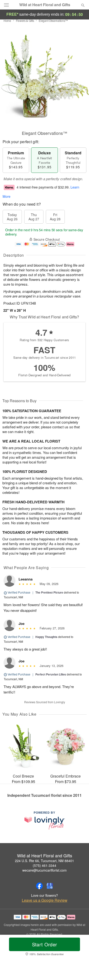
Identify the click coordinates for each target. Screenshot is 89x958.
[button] (79, 947)
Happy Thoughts (46, 637)
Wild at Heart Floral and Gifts (44, 5)
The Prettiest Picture (49, 592)
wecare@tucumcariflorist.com (44, 870)
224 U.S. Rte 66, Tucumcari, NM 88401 (44, 860)
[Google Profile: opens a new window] (50, 885)
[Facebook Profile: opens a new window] (39, 885)
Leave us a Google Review (44, 900)
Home (7, 21)
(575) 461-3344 (44, 865)
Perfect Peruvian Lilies (50, 674)
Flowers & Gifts (25, 21)
